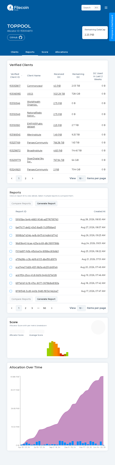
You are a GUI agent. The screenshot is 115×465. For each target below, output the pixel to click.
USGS (30, 93)
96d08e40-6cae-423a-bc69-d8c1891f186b (37, 243)
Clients (14, 52)
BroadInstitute (34, 150)
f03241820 (15, 169)
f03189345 (15, 134)
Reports (30, 52)
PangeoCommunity (37, 142)
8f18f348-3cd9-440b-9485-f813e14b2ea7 (37, 291)
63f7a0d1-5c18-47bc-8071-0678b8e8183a (37, 283)
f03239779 (15, 160)
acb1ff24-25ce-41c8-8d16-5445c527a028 (36, 275)
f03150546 (15, 103)
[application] (57, 413)
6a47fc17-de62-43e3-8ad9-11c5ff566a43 (36, 227)
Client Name (34, 75)
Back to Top (100, 459)
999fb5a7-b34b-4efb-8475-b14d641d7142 (37, 235)
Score (45, 52)
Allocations (61, 52)
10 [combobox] (80, 178)
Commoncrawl (34, 85)
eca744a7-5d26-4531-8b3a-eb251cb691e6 (37, 267)
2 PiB (56, 169)
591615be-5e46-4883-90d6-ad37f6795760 (37, 219)
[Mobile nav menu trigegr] (106, 7)
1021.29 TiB (59, 93)
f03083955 (15, 93)
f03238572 (15, 150)
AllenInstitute (34, 134)
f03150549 (15, 114)
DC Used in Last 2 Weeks (98, 76)
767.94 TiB (58, 160)
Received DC (59, 75)
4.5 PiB (57, 85)
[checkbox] (11, 219)
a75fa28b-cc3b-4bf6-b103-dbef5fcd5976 (36, 259)
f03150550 (15, 125)
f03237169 (15, 142)
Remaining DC (78, 75)
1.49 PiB (57, 134)
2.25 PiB (57, 125)
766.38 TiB (58, 142)
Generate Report (46, 203)
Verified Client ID (15, 75)
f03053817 (15, 85)
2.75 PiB (57, 103)
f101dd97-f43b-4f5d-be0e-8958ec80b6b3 (37, 251)
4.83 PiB (57, 150)
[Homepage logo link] (18, 8)
